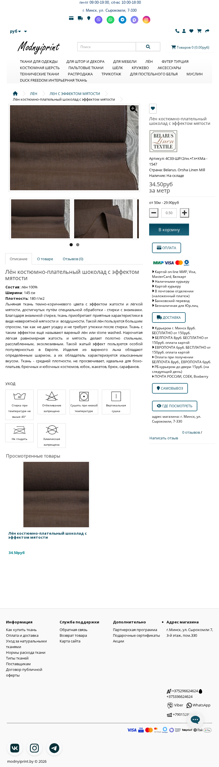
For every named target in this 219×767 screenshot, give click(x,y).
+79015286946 (184, 714)
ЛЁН (149, 61)
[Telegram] (122, 20)
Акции (118, 641)
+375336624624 (179, 696)
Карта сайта (70, 641)
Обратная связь (74, 629)
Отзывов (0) (73, 258)
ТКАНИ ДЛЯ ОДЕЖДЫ (39, 61)
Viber (178, 705)
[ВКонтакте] (15, 748)
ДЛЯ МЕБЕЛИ (125, 61)
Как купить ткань (21, 629)
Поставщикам (18, 663)
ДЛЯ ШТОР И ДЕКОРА (85, 61)
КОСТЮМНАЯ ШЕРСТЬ (40, 67)
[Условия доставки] (80, 20)
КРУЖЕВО (140, 67)
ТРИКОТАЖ (111, 74)
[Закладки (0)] (191, 31)
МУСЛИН (194, 74)
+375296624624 (184, 690)
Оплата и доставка (22, 635)
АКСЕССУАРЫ (169, 67)
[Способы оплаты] (71, 20)
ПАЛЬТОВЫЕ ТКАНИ (86, 67)
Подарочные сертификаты (136, 635)
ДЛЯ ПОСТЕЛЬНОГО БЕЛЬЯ (154, 74)
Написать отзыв (163, 438)
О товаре (45, 258)
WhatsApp (201, 705)
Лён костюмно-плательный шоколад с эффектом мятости (47, 535)
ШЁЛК (117, 67)
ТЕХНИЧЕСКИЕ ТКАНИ (39, 74)
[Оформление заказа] (207, 31)
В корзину (169, 229)
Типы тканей (17, 658)
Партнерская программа (135, 629)
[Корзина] (199, 31)
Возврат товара (73, 635)
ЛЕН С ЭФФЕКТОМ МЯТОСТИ (75, 93)
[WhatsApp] (110, 20)
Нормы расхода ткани (25, 652)
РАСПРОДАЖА (80, 74)
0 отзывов (191, 432)
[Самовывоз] (88, 20)
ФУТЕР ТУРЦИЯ (175, 61)
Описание (18, 258)
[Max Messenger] (134, 20)
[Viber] (98, 20)
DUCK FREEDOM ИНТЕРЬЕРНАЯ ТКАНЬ (53, 80)
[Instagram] (146, 20)
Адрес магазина (183, 622)
